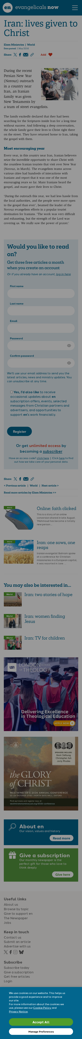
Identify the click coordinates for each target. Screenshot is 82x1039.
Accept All (41, 1022)
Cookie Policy (42, 1007)
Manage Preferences (41, 1031)
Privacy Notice (18, 1011)
